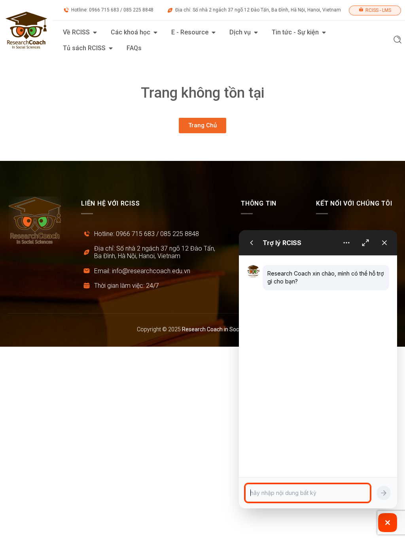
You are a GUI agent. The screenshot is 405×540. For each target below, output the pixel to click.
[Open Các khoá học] (155, 32)
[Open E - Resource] (213, 32)
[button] (397, 40)
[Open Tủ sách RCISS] (111, 48)
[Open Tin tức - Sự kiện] (324, 32)
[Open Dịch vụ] (256, 32)
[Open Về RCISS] (95, 32)
